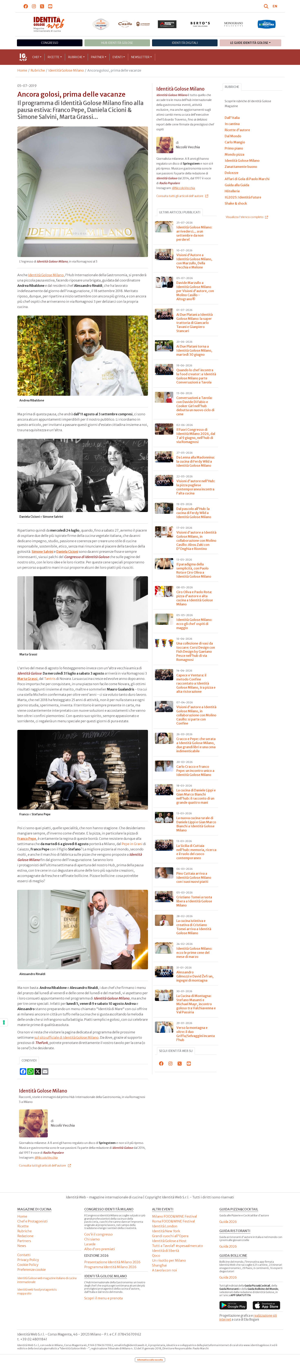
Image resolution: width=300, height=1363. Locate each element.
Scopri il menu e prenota (103, 1298)
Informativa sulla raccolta (150, 1360)
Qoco (156, 1255)
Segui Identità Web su (176, 1051)
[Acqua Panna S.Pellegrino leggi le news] (101, 24)
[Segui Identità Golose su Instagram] (34, 6)
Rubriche (75, 57)
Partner (97, 57)
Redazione (25, 1236)
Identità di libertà (165, 1251)
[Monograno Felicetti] (233, 24)
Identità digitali (185, 43)
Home (22, 70)
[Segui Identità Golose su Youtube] (50, 6)
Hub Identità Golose (117, 43)
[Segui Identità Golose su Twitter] (42, 6)
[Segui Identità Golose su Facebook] (26, 6)
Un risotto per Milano (169, 1260)
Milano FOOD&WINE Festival (174, 1216)
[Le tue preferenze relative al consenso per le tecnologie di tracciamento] (4, 1022)
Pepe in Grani (132, 844)
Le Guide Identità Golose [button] (249, 43)
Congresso (49, 43)
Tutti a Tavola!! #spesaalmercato (177, 1246)
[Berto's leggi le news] (200, 24)
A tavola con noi (164, 1270)
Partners (24, 1241)
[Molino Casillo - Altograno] (134, 24)
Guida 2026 (228, 1222)
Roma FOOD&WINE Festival (173, 1221)
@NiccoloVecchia (46, 1157)
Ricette (53, 57)
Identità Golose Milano (66, 70)
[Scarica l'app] (233, 1305)
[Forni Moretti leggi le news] (167, 24)
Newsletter (140, 57)
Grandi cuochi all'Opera (170, 1236)
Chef (35, 57)
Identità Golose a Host (169, 1241)
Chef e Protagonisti (32, 1221)
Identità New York (166, 1231)
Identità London (164, 1226)
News (21, 1246)
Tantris (50, 679)
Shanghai (159, 1265)
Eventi (118, 57)
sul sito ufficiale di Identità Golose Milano (66, 1037)
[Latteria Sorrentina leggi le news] (266, 24)
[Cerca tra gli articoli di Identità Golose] (266, 6)
